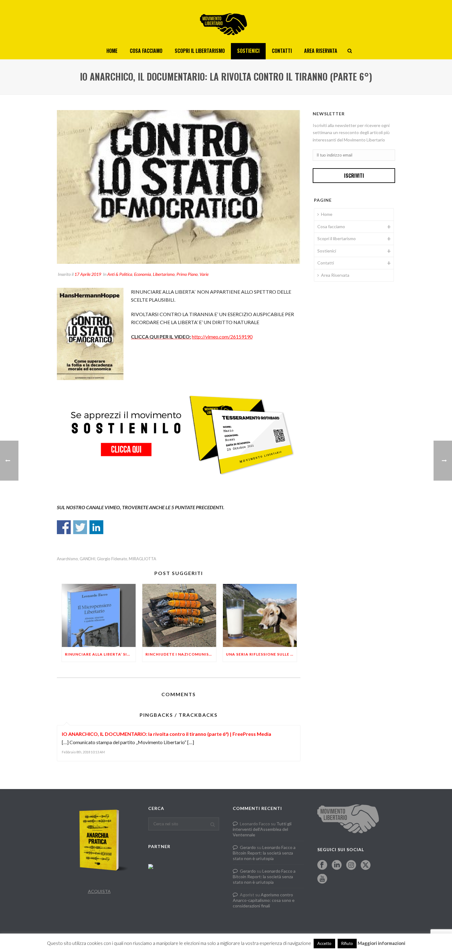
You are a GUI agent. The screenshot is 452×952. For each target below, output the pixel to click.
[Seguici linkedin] (337, 865)
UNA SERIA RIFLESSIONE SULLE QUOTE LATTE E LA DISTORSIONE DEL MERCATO (261, 654)
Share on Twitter (80, 527)
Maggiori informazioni (381, 943)
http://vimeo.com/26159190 (222, 336)
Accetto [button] (324, 943)
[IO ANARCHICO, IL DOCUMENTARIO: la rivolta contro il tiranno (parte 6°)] (178, 187)
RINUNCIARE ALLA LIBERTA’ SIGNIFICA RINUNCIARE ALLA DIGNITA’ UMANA (100, 654)
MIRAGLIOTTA (142, 559)
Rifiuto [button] (347, 943)
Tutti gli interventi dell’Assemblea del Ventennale (262, 829)
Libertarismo (164, 274)
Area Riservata (320, 50)
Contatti (282, 50)
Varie (204, 274)
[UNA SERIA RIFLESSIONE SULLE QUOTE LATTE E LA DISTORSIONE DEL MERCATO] (260, 615)
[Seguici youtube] (322, 879)
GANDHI (87, 559)
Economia (142, 274)
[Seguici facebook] (322, 865)
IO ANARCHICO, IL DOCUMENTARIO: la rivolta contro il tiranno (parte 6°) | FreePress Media (166, 734)
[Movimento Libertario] (226, 21)
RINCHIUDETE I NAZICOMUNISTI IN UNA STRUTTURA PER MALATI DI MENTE (180, 654)
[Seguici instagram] (351, 865)
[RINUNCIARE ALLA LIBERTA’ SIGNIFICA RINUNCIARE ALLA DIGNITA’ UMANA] (99, 615)
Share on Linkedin (96, 527)
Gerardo (248, 847)
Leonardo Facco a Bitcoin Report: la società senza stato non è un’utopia (264, 853)
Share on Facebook (64, 527)
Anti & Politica (119, 274)
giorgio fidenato (112, 559)
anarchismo (67, 559)
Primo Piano (187, 274)
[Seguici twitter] (366, 865)
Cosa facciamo (146, 50)
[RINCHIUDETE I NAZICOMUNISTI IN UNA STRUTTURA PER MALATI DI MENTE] (179, 615)
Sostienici (248, 50)
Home (111, 50)
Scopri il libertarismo (200, 50)
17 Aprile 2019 (87, 274)
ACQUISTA (99, 891)
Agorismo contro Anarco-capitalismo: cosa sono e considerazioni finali (264, 900)
